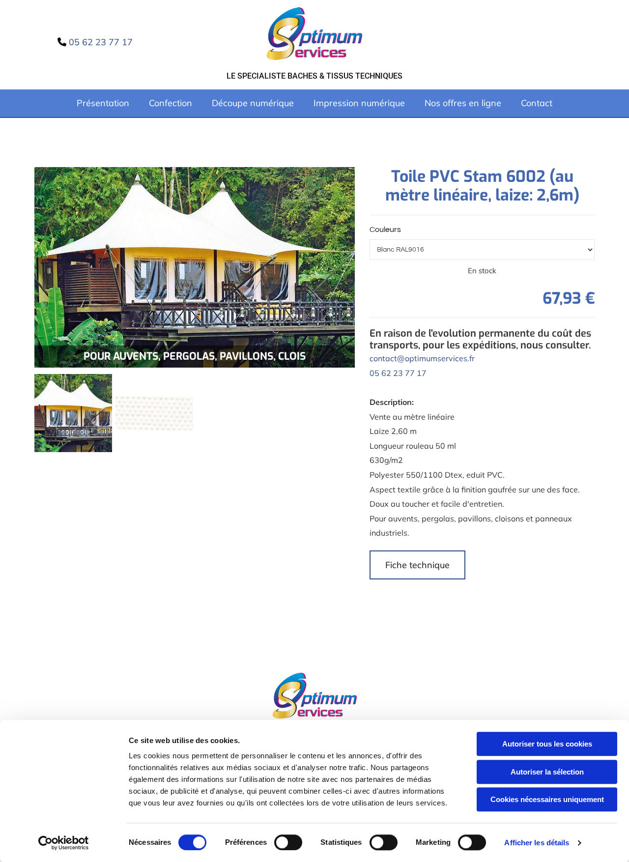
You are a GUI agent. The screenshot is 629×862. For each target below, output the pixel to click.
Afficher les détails (536, 842)
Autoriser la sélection (547, 772)
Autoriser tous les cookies (547, 744)
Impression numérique (359, 103)
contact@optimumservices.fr (422, 358)
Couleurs (385, 229)
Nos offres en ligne (463, 103)
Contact (536, 103)
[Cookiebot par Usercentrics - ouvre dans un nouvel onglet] (64, 842)
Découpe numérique (253, 103)
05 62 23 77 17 (398, 373)
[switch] (288, 842)
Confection (170, 103)
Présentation (103, 103)
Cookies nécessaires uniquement (547, 799)
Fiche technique (417, 565)
